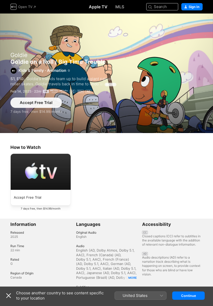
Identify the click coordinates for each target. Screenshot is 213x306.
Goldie (19, 55)
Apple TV (98, 6)
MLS (119, 6)
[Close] (8, 295)
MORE (110, 84)
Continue (188, 296)
